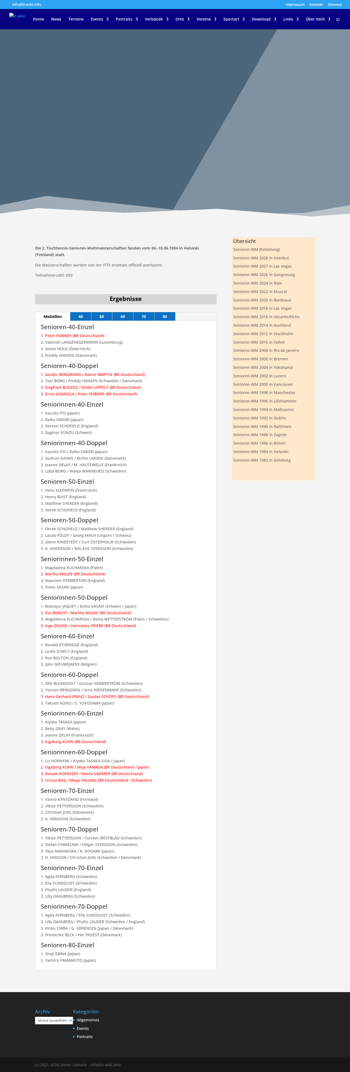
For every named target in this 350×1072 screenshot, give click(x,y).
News (56, 19)
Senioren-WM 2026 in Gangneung (264, 274)
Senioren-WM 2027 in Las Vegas (262, 266)
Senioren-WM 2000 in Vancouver (263, 384)
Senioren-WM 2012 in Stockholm (263, 333)
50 (102, 316)
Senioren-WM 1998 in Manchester (264, 392)
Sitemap (335, 5)
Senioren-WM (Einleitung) (256, 249)
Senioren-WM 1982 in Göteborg (262, 460)
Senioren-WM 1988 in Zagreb (260, 434)
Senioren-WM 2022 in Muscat (260, 291)
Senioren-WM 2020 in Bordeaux (262, 300)
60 (123, 316)
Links (288, 19)
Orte (180, 19)
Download (261, 19)
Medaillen (52, 316)
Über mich (315, 19)
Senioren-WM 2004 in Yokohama (263, 367)
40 (80, 316)
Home (38, 19)
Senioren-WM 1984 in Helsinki (260, 451)
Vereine (204, 19)
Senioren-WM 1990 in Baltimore (262, 426)
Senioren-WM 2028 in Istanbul (261, 257)
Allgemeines (88, 1019)
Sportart (231, 19)
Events (97, 19)
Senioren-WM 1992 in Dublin (259, 418)
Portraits (124, 19)
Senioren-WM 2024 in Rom (257, 283)
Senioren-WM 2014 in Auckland (262, 325)
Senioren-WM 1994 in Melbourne (263, 409)
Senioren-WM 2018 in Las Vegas (262, 308)
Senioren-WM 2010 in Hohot (259, 342)
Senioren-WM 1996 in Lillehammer (265, 401)
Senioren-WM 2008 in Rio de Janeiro (266, 350)
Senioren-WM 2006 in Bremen (260, 358)
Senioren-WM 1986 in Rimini (259, 443)
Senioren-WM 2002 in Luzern (259, 375)
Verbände (154, 19)
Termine (76, 19)
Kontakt (316, 5)
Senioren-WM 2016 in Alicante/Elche (266, 316)
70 (144, 316)
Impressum (295, 5)
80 (165, 316)
